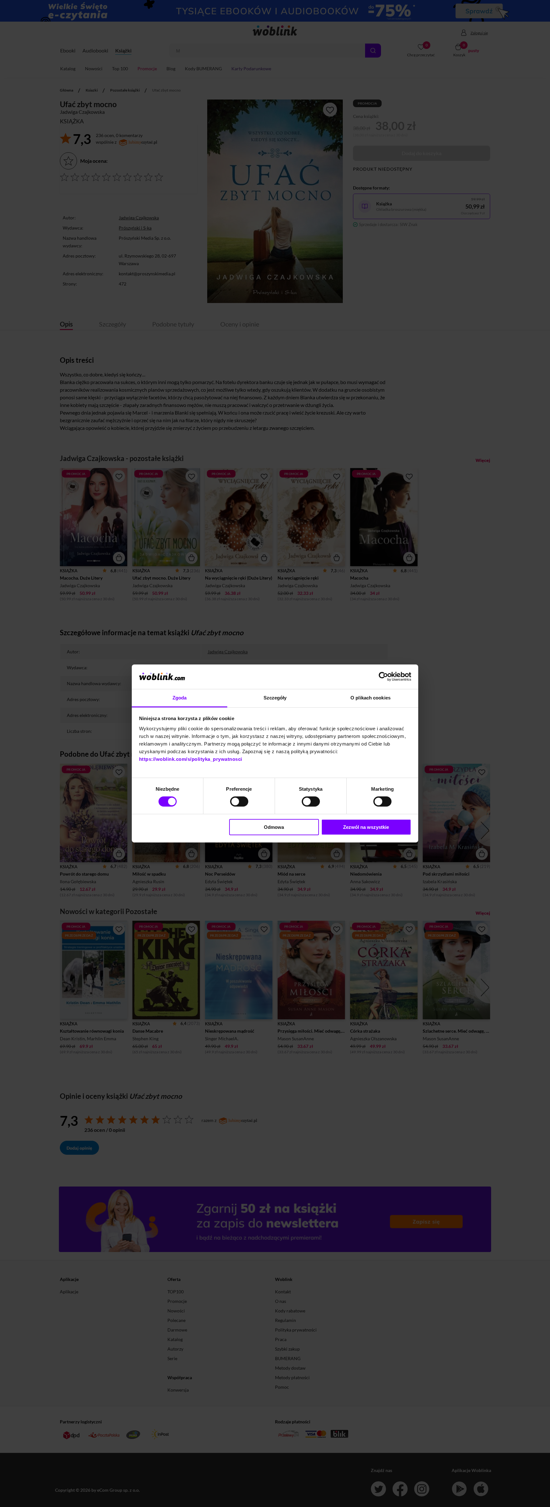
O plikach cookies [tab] (370, 697)
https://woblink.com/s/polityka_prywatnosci (190, 759)
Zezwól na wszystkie (366, 827)
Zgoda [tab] (180, 697)
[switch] (239, 801)
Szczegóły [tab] (275, 697)
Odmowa (274, 827)
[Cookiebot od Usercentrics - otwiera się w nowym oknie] (383, 676)
